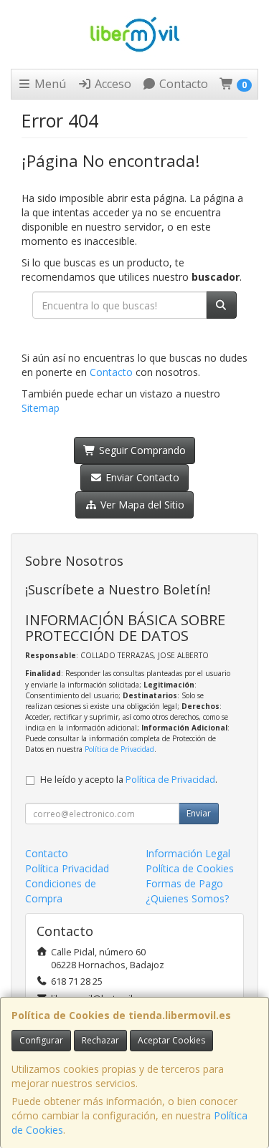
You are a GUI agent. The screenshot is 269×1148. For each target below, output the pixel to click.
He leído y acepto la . (128, 779)
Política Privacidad (67, 868)
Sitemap (41, 408)
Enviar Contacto (141, 477)
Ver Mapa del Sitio (141, 504)
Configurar (41, 1040)
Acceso (111, 84)
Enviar (199, 813)
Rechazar (100, 1040)
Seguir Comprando (141, 450)
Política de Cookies (190, 868)
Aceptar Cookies (171, 1040)
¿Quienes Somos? (187, 898)
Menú (49, 84)
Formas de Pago (184, 883)
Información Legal (188, 853)
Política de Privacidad (119, 749)
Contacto (182, 84)
